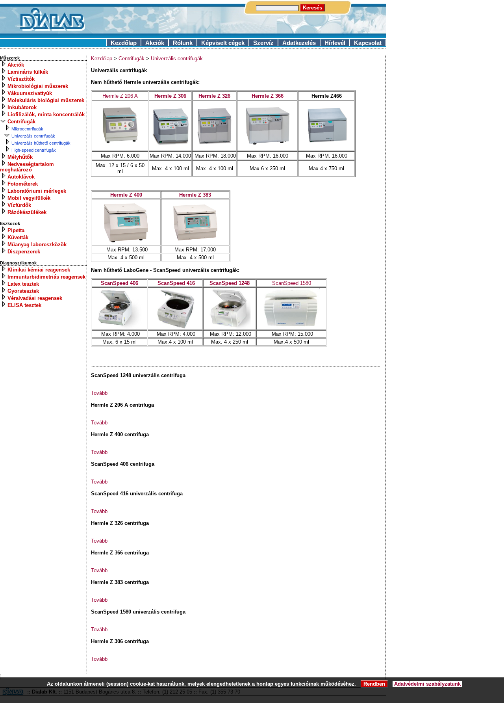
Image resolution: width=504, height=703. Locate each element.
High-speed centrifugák (33, 150)
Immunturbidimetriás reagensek (46, 277)
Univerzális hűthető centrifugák (40, 143)
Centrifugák (21, 122)
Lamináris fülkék (27, 72)
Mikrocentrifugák (27, 128)
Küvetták (17, 237)
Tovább (99, 393)
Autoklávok (21, 177)
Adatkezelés (299, 42)
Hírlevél (334, 42)
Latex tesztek (23, 284)
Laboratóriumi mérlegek (36, 191)
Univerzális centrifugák (33, 136)
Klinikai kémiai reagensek (38, 270)
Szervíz (263, 42)
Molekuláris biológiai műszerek (45, 100)
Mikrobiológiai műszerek (37, 86)
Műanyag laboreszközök (37, 244)
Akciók (154, 42)
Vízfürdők (19, 205)
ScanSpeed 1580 (291, 283)
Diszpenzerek (23, 252)
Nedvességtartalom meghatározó (27, 167)
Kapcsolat (368, 42)
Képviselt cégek (223, 42)
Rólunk (183, 42)
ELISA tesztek (24, 305)
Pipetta (15, 230)
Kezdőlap (124, 42)
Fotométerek (22, 184)
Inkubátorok (22, 107)
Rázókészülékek (26, 212)
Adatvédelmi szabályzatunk (427, 684)
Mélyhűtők (20, 157)
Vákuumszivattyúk (29, 93)
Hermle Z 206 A (120, 96)
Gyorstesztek (23, 291)
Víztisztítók (21, 79)
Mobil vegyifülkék (28, 198)
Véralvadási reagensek (34, 298)
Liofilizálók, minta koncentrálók (46, 114)
